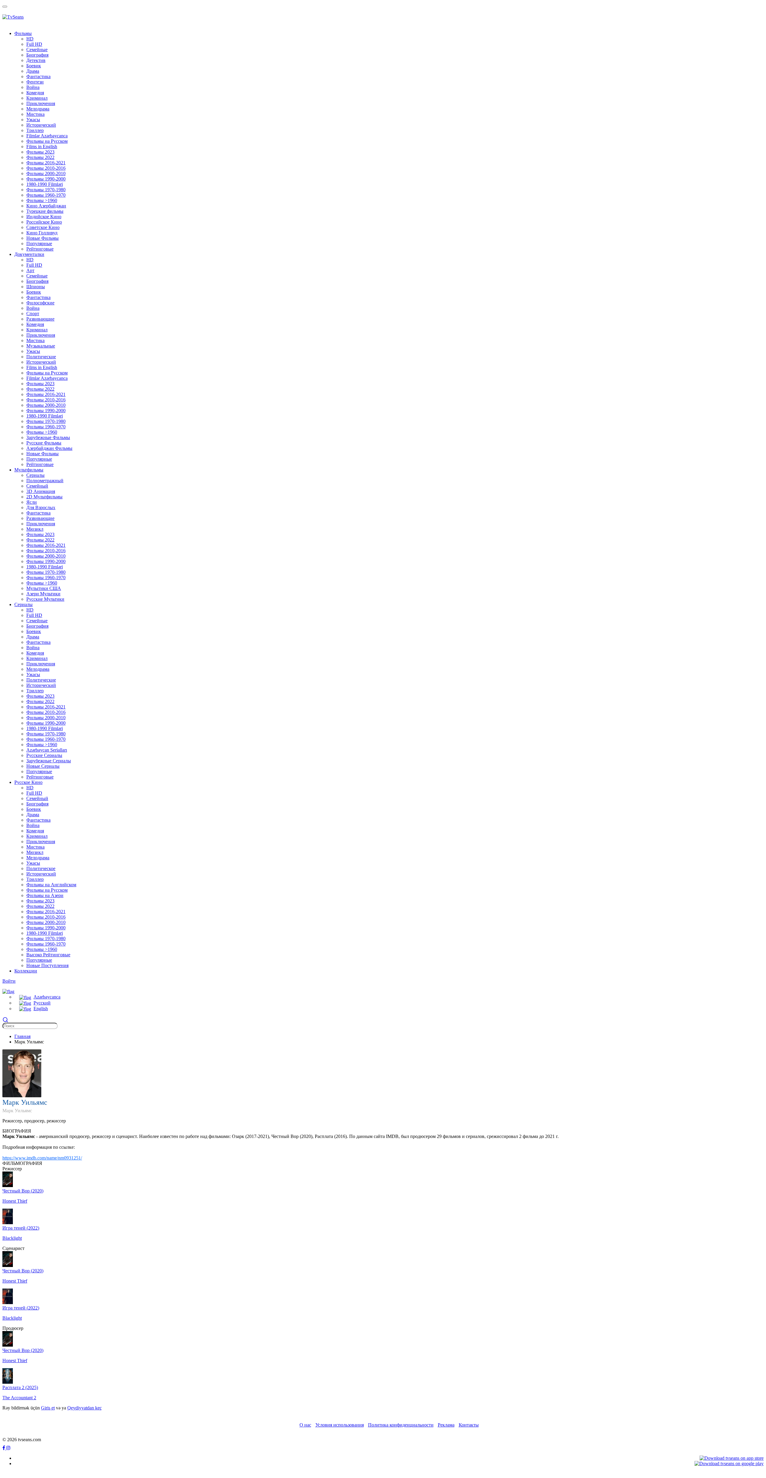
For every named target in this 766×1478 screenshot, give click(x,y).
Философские (40, 302)
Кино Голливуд (41, 232)
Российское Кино (44, 221)
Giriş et (48, 1407)
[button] (8, 991)
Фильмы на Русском (47, 141)
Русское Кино (28, 782)
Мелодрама (37, 108)
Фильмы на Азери (44, 895)
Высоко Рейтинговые (48, 954)
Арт (30, 270)
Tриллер (35, 130)
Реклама (446, 1424)
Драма (32, 71)
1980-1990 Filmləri (44, 184)
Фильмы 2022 (40, 157)
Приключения (40, 103)
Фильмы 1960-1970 (46, 195)
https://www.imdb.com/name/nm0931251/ (42, 1157)
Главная (22, 1036)
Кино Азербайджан (46, 205)
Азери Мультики (43, 593)
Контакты (469, 1424)
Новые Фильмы (42, 238)
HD (30, 38)
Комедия (35, 92)
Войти (9, 981)
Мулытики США (43, 588)
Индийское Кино (43, 216)
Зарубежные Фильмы (48, 437)
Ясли (31, 502)
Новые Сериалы (43, 766)
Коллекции (25, 970)
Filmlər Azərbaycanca (47, 135)
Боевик (33, 65)
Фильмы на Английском (51, 884)
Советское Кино (43, 227)
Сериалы (35, 475)
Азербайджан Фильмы (49, 448)
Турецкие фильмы (44, 211)
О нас (305, 1424)
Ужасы (33, 119)
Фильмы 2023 (40, 151)
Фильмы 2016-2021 (46, 162)
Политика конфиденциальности (401, 1424)
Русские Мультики (45, 599)
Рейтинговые (40, 248)
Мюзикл (34, 529)
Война (32, 87)
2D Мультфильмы (44, 496)
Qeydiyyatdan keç (84, 1407)
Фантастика (38, 76)
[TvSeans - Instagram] (8, 1447)
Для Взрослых (40, 507)
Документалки (29, 254)
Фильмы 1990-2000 (46, 178)
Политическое (40, 868)
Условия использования (339, 1424)
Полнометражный (44, 480)
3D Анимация (40, 491)
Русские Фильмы (43, 442)
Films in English (41, 146)
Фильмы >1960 (41, 200)
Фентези (35, 81)
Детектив (35, 60)
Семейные (37, 49)
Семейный (37, 485)
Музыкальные (40, 345)
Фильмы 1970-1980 (46, 189)
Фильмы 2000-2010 (46, 173)
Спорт (32, 313)
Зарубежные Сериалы (48, 760)
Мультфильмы (28, 469)
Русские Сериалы (44, 755)
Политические (41, 356)
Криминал (37, 98)
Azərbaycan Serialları (46, 749)
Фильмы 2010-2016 (46, 168)
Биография (37, 54)
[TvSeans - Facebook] (4, 1447)
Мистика (35, 114)
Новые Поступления (47, 965)
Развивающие (40, 318)
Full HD (34, 44)
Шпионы (35, 286)
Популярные (39, 243)
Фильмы (23, 33)
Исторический (41, 125)
